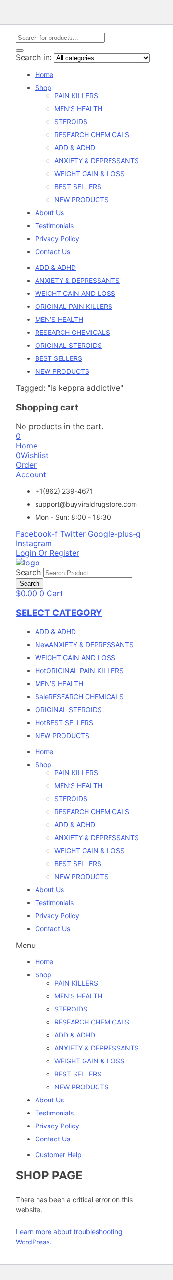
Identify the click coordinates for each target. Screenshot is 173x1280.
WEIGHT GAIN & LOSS (89, 173)
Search (28, 572)
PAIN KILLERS (76, 95)
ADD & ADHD (74, 147)
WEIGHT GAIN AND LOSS (75, 293)
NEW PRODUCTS (81, 199)
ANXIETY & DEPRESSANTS (96, 160)
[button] (18, 436)
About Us (49, 212)
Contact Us (52, 251)
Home (44, 74)
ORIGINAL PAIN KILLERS (73, 306)
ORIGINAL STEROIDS (68, 345)
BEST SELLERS (77, 186)
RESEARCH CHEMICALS (91, 134)
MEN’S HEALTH (78, 108)
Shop (43, 87)
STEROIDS (70, 121)
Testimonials (54, 225)
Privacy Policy (57, 238)
